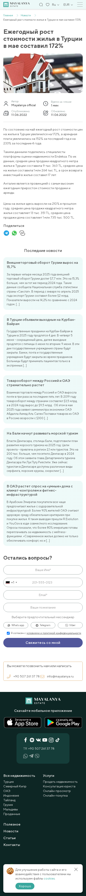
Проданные (11, 814)
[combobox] (11, 582)
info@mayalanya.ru (60, 676)
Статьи (9, 838)
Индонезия (11, 795)
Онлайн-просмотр (57, 791)
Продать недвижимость (60, 781)
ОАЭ (6, 791)
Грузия (8, 804)
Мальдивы (10, 809)
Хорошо (25, 886)
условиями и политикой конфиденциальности (53, 633)
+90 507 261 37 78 (26, 676)
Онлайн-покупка (55, 795)
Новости (10, 831)
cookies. (50, 878)
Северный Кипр (14, 786)
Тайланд (9, 800)
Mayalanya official (23, 105)
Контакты (11, 845)
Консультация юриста (59, 786)
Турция (8, 781)
